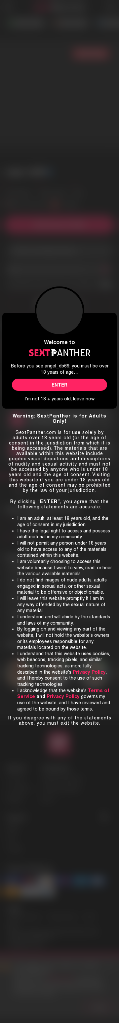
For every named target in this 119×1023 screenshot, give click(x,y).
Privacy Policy (63, 696)
